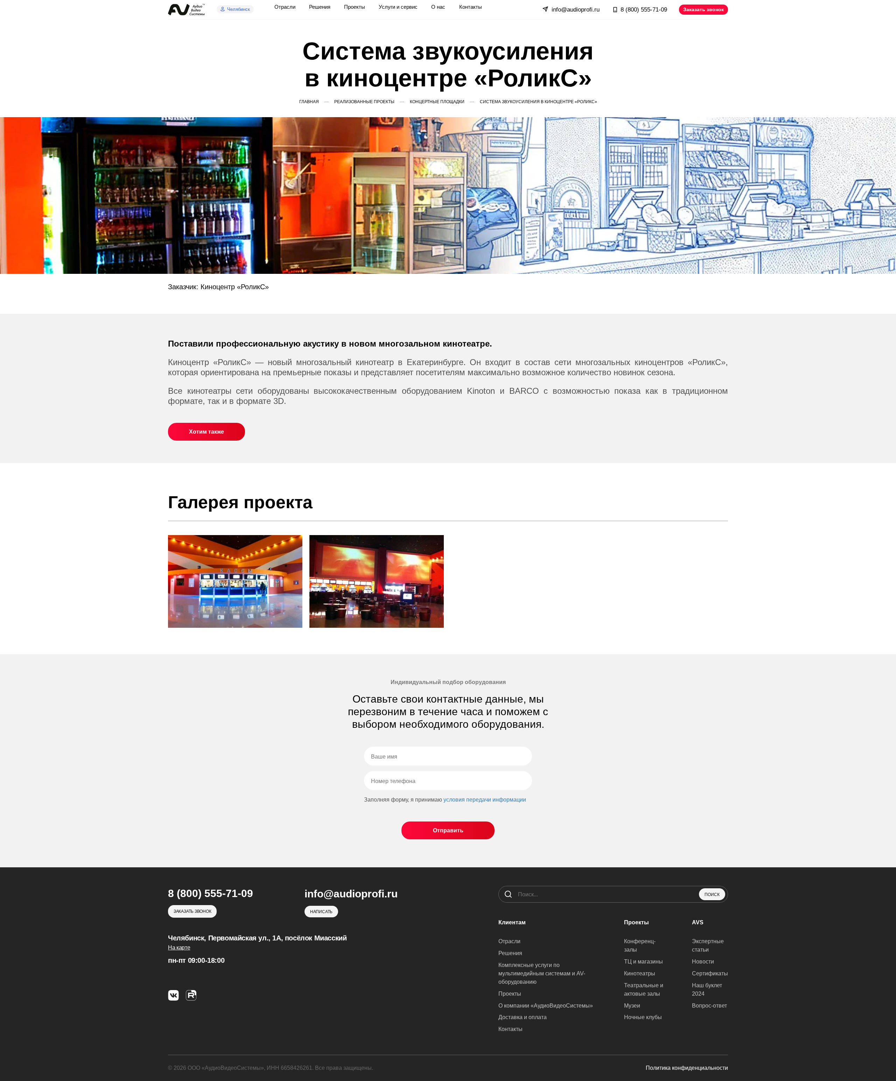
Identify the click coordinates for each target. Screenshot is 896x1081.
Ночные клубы (643, 1017)
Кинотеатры (639, 973)
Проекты (509, 994)
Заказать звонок (703, 9)
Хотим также (206, 432)
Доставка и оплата (522, 1017)
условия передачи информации (484, 800)
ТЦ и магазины (643, 962)
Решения (510, 953)
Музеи (632, 1006)
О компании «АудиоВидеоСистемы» (545, 1006)
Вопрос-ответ (709, 1006)
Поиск (712, 894)
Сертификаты (710, 973)
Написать (321, 911)
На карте (179, 948)
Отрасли (509, 941)
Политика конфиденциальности (687, 1068)
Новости (703, 962)
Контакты (510, 1029)
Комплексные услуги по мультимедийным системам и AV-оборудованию (541, 973)
